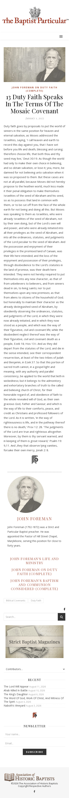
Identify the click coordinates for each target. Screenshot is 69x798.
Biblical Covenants (15, 600)
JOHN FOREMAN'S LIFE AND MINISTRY (34, 561)
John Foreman (34, 518)
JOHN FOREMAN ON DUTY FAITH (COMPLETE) (34, 571)
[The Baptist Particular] (34, 16)
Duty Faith (36, 600)
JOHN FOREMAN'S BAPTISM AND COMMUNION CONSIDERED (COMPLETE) (34, 584)
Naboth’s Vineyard (14, 705)
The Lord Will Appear (16, 686)
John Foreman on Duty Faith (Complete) (34, 89)
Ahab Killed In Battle (16, 690)
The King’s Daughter (16, 694)
